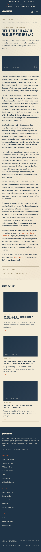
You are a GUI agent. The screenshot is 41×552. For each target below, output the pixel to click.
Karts (3, 474)
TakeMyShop (13, 542)
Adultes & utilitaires (8, 482)
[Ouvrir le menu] (37, 12)
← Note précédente (8, 273)
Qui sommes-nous (7, 492)
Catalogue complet (8, 459)
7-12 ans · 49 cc (7, 467)
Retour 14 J (5, 503)
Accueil (4, 20)
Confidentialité (6, 525)
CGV (3, 518)
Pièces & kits (6, 478)
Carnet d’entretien (8, 507)
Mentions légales (7, 521)
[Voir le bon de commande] (32, 12)
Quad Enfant (18, 257)
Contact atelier (6, 496)
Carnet (11, 20)
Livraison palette (7, 500)
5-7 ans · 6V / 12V (7, 463)
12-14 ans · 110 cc (7, 471)
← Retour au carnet (8, 270)
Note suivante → (21, 273)
